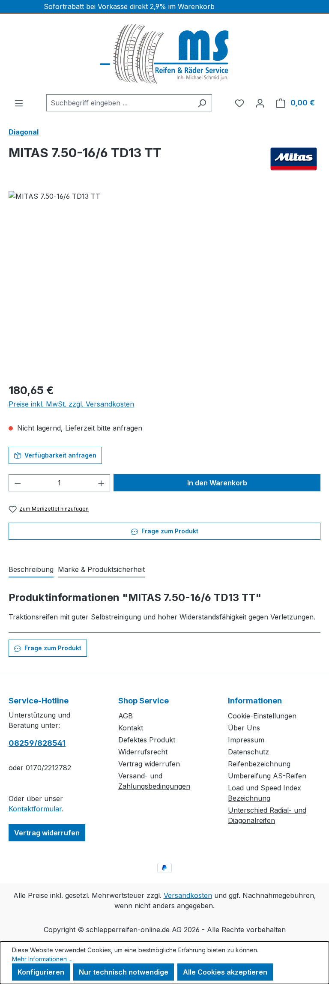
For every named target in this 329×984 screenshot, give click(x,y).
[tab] (31, 569)
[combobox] (119, 102)
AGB (125, 716)
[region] (164, 283)
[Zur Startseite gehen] (164, 54)
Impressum (246, 740)
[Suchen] (202, 102)
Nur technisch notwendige (123, 972)
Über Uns (244, 728)
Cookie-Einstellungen (262, 716)
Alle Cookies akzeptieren (225, 972)
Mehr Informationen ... (42, 959)
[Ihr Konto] (260, 102)
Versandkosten (188, 895)
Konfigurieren (41, 972)
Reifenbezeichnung (259, 764)
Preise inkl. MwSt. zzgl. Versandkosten (71, 404)
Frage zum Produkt (169, 531)
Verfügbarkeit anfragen (59, 455)
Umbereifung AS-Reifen (267, 776)
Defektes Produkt (146, 740)
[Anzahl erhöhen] (102, 482)
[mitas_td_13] (164, 283)
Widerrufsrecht (142, 752)
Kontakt (130, 728)
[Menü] (19, 102)
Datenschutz (248, 752)
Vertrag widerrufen (47, 832)
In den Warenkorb (217, 483)
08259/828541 (37, 743)
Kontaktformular (35, 809)
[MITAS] (293, 159)
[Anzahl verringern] (18, 482)
